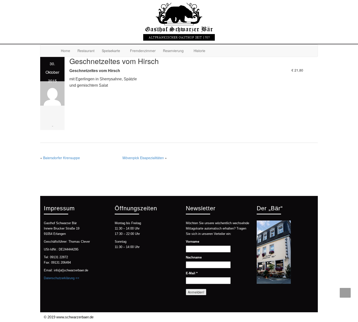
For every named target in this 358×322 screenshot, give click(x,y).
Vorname (192, 241)
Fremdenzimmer (143, 50)
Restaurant (85, 50)
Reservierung (173, 50)
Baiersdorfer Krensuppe (61, 157)
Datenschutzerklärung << (61, 278)
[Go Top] (345, 293)
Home (65, 50)
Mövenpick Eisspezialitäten (143, 157)
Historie (199, 50)
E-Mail (192, 273)
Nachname (194, 257)
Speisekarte (111, 50)
